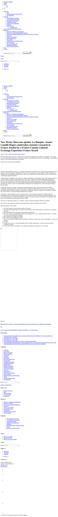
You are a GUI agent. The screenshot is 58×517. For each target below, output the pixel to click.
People (5, 377)
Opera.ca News (7, 374)
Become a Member (8, 1)
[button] (4, 51)
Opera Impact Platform (9, 372)
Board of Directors (8, 390)
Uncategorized (7, 379)
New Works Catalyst (19, 154)
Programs (6, 16)
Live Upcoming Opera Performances (12, 29)
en (7, 6)
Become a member (8, 436)
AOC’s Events (10, 26)
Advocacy (9, 35)
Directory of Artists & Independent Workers (17, 33)
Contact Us (6, 396)
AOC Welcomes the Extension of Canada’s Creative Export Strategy (20, 341)
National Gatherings (8, 367)
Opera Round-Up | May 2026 (11, 340)
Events (8, 426)
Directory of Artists (8, 403)
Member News (7, 364)
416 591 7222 (4, 465)
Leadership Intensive (9, 363)
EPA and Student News (9, 359)
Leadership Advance (11, 22)
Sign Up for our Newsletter (10, 439)
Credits (25, 515)
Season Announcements (9, 378)
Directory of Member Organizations (15, 31)
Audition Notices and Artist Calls (14, 41)
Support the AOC (8, 438)
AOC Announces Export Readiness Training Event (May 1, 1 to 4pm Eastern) (19, 330)
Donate (5, 3)
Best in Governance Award (13, 428)
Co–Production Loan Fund (13, 19)
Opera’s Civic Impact (12, 37)
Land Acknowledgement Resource (12, 404)
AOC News (11, 154)
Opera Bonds (7, 371)
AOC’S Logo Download (13, 46)
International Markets (12, 45)
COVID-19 (6, 355)
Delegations (6, 358)
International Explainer (9, 362)
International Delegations (13, 20)
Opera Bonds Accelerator (13, 18)
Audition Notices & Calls (10, 411)
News (5, 47)
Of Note (6, 370)
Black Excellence (8, 354)
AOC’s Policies (10, 42)
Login (5, 4)
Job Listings (9, 39)
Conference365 (13, 27)
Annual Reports (7, 393)
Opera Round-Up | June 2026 (11, 338)
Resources (6, 30)
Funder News (7, 360)
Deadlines (6, 356)
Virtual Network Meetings (13, 23)
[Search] (19, 61)
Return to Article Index (6, 385)
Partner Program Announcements (11, 375)
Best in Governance (8, 352)
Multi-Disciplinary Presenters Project (15, 425)
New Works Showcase (12, 43)
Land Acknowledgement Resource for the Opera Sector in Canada (22, 34)
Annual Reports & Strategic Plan (14, 14)
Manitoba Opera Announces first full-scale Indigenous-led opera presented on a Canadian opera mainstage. (26, 324)
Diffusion (9, 24)
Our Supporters (10, 15)
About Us (6, 11)
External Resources (11, 38)
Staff (8, 12)
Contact (5, 49)
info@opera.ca (4, 466)
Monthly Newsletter (8, 366)
